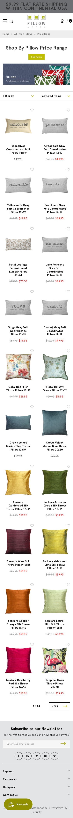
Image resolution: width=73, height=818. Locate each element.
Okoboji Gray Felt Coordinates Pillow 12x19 (54, 331)
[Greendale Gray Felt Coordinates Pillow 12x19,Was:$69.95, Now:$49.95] (54, 125)
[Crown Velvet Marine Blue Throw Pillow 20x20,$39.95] (54, 422)
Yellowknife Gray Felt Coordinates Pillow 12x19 (18, 209)
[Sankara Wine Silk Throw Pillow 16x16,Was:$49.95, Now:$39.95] (18, 541)
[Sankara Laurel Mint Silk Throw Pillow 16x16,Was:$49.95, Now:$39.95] (54, 600)
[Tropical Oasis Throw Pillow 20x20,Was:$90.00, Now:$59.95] (54, 660)
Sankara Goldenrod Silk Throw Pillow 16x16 (18, 505)
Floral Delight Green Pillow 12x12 (55, 388)
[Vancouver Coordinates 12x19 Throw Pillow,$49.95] (18, 125)
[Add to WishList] (32, 111)
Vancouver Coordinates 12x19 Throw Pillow (18, 149)
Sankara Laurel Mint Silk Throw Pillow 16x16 (55, 624)
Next (55, 706)
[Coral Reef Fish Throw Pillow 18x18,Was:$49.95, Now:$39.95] (18, 366)
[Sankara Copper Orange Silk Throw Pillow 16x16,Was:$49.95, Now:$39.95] (18, 600)
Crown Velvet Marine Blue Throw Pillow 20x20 (55, 446)
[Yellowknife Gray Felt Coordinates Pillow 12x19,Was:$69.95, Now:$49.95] (18, 185)
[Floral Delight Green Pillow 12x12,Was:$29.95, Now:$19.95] (54, 366)
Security (36, 812)
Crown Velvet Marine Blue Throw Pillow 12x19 (18, 446)
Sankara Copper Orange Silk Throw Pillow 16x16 (18, 624)
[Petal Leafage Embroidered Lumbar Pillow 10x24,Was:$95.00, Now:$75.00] (18, 244)
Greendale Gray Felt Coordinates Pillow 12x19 (55, 149)
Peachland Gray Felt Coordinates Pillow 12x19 (55, 209)
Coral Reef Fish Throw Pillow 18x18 (18, 388)
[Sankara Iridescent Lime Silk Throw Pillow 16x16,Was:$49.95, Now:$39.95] (54, 541)
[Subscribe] (63, 744)
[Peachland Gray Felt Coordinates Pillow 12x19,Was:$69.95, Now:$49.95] (54, 185)
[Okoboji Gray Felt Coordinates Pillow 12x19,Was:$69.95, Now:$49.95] (54, 307)
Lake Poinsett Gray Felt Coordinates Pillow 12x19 (55, 270)
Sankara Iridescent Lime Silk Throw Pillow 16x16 (55, 565)
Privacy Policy (59, 807)
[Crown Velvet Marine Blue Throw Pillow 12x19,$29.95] (18, 422)
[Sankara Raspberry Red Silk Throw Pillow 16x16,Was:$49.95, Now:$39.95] (18, 660)
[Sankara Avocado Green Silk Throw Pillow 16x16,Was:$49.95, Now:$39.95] (54, 482)
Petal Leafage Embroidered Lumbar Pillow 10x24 (18, 270)
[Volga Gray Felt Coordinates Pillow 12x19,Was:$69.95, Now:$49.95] (18, 307)
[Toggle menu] (5, 21)
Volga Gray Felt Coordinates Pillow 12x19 (18, 331)
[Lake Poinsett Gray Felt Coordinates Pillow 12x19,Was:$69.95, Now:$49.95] (54, 244)
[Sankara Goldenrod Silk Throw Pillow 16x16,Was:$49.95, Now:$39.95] (18, 482)
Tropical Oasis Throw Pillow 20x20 (55, 683)
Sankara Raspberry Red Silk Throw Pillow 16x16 (18, 683)
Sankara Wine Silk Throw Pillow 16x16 (18, 563)
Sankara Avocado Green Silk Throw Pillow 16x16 (55, 505)
